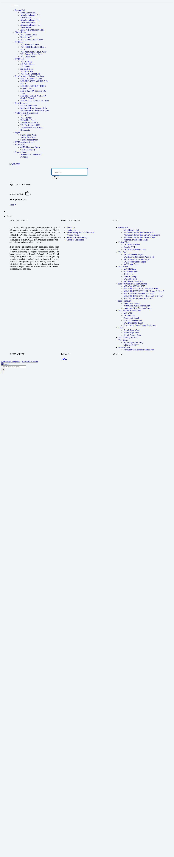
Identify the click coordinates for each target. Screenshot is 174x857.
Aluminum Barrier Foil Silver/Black (30, 16)
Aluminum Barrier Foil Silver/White (30, 26)
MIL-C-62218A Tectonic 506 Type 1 (140, 293)
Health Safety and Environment (80, 232)
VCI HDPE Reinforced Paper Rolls (139, 257)
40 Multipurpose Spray (30, 147)
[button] (2, 372)
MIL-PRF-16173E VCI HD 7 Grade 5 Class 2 (33, 87)
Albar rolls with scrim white (32, 30)
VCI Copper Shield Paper (31, 54)
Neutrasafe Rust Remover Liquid (34, 110)
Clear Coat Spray (27, 149)
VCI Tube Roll (26, 71)
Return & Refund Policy (77, 237)
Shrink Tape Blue (27, 137)
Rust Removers (21, 103)
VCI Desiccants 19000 (30, 125)
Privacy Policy (73, 235)
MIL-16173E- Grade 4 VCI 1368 (34, 100)
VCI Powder (25, 118)
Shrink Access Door (29, 140)
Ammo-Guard (21, 152)
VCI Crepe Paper (27, 57)
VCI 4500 (24, 115)
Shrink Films (20, 32)
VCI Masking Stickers (24, 142)
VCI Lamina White (28, 35)
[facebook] (62, 359)
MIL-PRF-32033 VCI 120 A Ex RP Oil (141, 288)
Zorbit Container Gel (29, 122)
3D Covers (25, 66)
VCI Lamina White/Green (31, 39)
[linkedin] (66, 359)
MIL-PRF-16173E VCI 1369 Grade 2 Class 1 (33, 97)
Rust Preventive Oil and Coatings (29, 76)
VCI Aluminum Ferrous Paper (33, 52)
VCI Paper (19, 42)
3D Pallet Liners (27, 64)
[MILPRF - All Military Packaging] (15, 164)
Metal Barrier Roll (28, 13)
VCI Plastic (20, 59)
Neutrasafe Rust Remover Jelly (33, 108)
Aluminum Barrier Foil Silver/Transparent (30, 21)
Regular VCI (26, 37)
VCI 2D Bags (26, 61)
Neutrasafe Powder (28, 105)
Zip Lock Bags (26, 69)
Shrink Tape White (28, 135)
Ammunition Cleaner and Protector (139, 350)
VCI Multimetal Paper (29, 44)
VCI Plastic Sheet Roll (30, 74)
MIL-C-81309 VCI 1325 (31, 79)
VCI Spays (19, 144)
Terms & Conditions (75, 240)
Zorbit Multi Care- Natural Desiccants (140, 325)
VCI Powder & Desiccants (26, 113)
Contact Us (71, 230)
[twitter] (64, 359)
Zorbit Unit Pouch (28, 120)
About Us (71, 227)
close (12, 205)
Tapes (17, 132)
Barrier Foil (20, 10)
